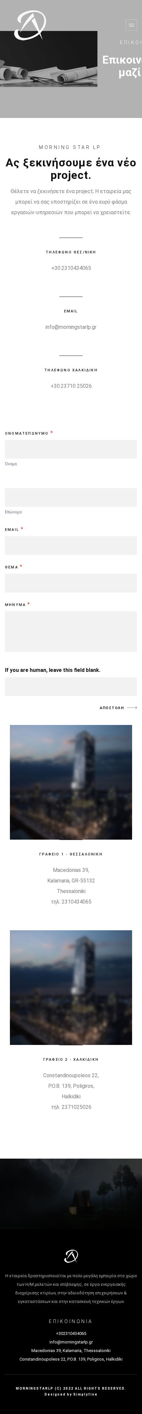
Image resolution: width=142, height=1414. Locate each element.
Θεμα (14, 566)
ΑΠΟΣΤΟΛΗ (112, 708)
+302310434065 (71, 1333)
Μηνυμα (18, 604)
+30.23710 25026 (71, 386)
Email (14, 529)
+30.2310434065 (71, 268)
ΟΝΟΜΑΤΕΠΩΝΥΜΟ (29, 433)
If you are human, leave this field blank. (52, 670)
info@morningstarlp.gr (71, 327)
